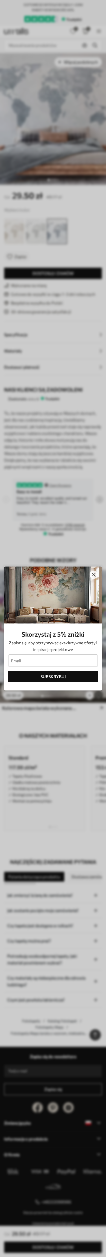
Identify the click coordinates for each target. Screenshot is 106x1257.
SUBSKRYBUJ (53, 676)
